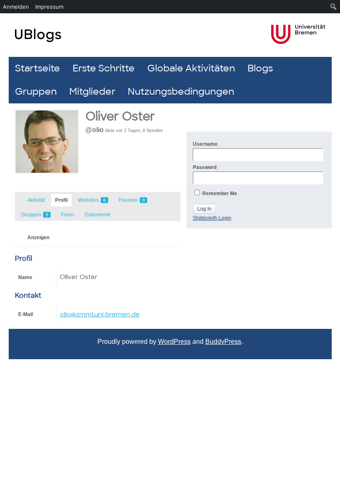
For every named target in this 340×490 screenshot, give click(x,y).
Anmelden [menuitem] (16, 6)
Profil (61, 200)
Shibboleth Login (212, 218)
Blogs (260, 68)
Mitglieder (92, 92)
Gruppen (36, 92)
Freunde (132, 200)
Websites (92, 200)
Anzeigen (38, 237)
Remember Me (219, 193)
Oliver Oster (120, 116)
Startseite (37, 68)
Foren (67, 215)
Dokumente (98, 215)
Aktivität (36, 200)
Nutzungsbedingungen (181, 92)
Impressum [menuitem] (49, 6)
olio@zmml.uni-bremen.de (100, 314)
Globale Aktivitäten (191, 68)
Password (204, 167)
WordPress (174, 341)
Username (205, 144)
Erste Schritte (104, 68)
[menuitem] (333, 6)
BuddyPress (223, 341)
